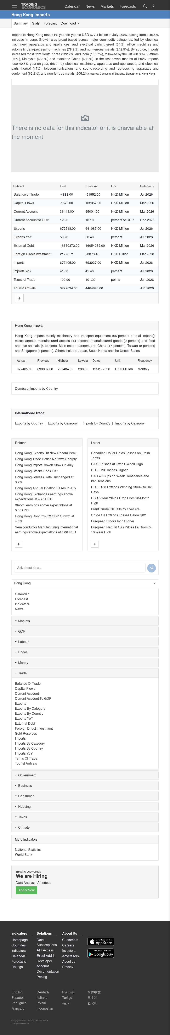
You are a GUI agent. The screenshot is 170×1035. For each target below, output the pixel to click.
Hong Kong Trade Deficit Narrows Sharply (46, 458)
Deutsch (43, 992)
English (17, 992)
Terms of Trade (24, 279)
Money (22, 662)
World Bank (23, 854)
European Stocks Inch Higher (112, 521)
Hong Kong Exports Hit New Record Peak (45, 452)
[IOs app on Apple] (100, 941)
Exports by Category (63, 423)
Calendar (22, 594)
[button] (153, 6)
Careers (68, 945)
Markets (23, 620)
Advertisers (70, 956)
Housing (24, 806)
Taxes (22, 816)
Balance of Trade (26, 194)
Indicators (22, 604)
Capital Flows (24, 202)
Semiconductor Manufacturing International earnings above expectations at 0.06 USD (46, 529)
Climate (23, 827)
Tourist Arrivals (25, 288)
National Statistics (28, 849)
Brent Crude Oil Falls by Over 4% (115, 509)
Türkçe (67, 997)
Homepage (19, 939)
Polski (41, 1002)
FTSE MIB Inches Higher (109, 470)
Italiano (42, 997)
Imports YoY (23, 271)
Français (17, 1008)
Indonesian (45, 1008)
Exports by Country (29, 423)
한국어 (92, 1002)
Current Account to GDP (31, 219)
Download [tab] (69, 23)
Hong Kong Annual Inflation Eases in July (45, 488)
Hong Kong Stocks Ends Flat (36, 471)
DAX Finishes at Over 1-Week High (117, 463)
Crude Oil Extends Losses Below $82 (118, 515)
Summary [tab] (21, 23)
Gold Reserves (26, 733)
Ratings (17, 966)
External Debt (24, 245)
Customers (70, 939)
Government (26, 775)
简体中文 (94, 992)
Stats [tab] (36, 23)
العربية (66, 1002)
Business (24, 785)
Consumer (25, 795)
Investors (68, 950)
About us (68, 961)
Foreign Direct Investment (32, 254)
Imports (19, 262)
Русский (68, 992)
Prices (22, 652)
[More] (19, 297)
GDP (21, 631)
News (19, 609)
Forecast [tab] (50, 23)
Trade (22, 673)
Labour (23, 641)
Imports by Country (44, 388)
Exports (19, 228)
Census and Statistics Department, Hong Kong (127, 73)
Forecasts (18, 961)
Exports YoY (23, 236)
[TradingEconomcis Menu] (15, 6)
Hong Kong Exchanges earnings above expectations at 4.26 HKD (44, 496)
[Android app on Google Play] (100, 953)
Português (19, 1002)
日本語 (92, 997)
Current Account (26, 211)
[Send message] (151, 568)
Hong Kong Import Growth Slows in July (44, 465)
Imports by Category (130, 423)
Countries (18, 945)
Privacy (67, 966)
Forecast (21, 599)
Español (17, 997)
